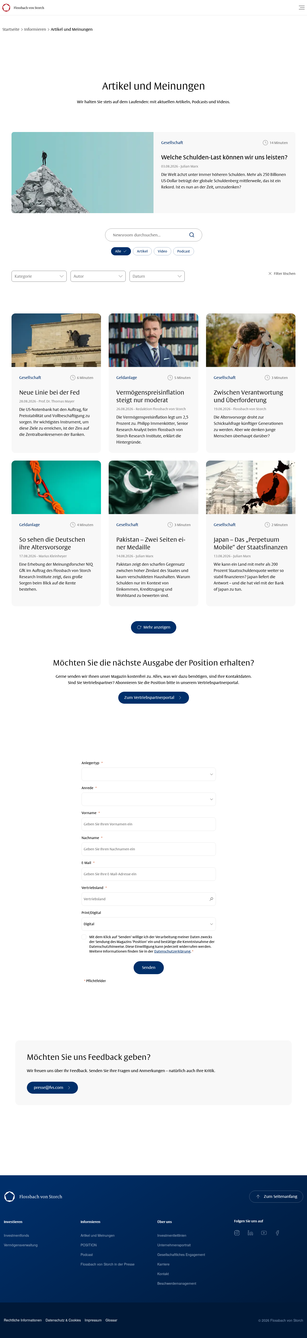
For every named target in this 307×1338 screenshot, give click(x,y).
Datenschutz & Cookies (63, 1320)
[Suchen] (192, 235)
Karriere (163, 1264)
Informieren (35, 29)
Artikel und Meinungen (98, 1235)
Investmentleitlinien (171, 1235)
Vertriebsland (92, 888)
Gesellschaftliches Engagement (181, 1254)
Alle (118, 251)
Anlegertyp (90, 763)
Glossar (111, 1320)
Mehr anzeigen (156, 627)
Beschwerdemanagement (176, 1283)
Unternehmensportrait (174, 1244)
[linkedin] (250, 1233)
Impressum (93, 1320)
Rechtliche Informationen (23, 1320)
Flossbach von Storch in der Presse (108, 1264)
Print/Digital (91, 913)
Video (162, 251)
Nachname (90, 838)
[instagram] (237, 1233)
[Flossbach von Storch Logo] (28, 8)
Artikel (142, 251)
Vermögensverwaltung (21, 1244)
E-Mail (86, 863)
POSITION (89, 1244)
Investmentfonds (16, 1235)
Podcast (183, 251)
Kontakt (163, 1273)
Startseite (10, 29)
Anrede (87, 788)
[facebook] (277, 1233)
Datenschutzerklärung (172, 951)
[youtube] (264, 1233)
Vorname (89, 813)
